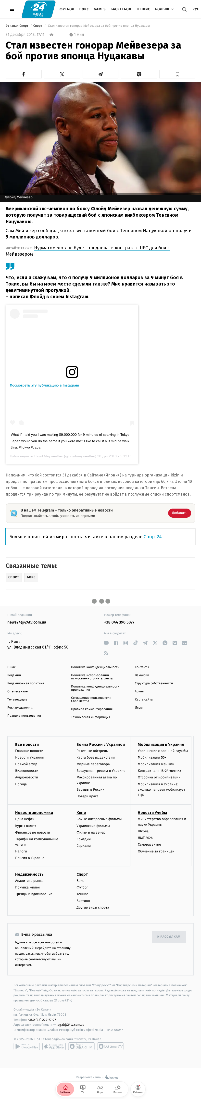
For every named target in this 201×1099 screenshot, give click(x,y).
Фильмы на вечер (90, 832)
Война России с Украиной (100, 744)
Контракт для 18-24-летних (159, 771)
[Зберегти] (177, 74)
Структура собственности (154, 683)
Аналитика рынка (29, 881)
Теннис (143, 9)
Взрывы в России (90, 789)
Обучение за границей (156, 851)
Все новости (27, 744)
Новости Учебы (152, 812)
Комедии (83, 839)
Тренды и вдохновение (33, 894)
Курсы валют (25, 826)
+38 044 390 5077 (119, 622)
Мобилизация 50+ (152, 757)
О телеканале (17, 691)
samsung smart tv (110, 1046)
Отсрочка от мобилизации (159, 777)
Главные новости (29, 751)
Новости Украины (29, 757)
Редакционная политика (25, 683)
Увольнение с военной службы (163, 751)
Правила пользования (24, 715)
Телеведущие (17, 699)
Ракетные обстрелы (92, 751)
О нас (11, 667)
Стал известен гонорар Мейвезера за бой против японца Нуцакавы (99, 25)
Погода (21, 784)
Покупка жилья (27, 887)
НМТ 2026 (145, 838)
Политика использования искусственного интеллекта (92, 677)
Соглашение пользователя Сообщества (91, 699)
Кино (81, 812)
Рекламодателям (20, 707)
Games (100, 9)
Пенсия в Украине (29, 858)
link (106, 643)
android (26, 1046)
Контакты (142, 667)
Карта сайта (144, 699)
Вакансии (142, 675)
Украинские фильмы (93, 826)
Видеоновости (26, 771)
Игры (139, 707)
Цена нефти (25, 819)
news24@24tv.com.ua (26, 622)
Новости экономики (34, 812)
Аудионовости (26, 777)
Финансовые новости (32, 832)
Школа (143, 831)
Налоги (21, 851)
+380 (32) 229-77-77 (41, 1020)
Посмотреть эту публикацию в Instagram (44, 385)
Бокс (84, 9)
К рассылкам (168, 937)
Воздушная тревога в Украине (100, 771)
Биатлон (83, 901)
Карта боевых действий (95, 757)
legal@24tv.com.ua (70, 1024)
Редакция (14, 675)
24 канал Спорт (17, 25)
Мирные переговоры (93, 764)
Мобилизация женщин (156, 764)
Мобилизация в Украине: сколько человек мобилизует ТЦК (161, 789)
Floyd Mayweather (48, 456)
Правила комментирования (92, 709)
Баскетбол (121, 9)
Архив (139, 691)
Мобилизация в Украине (161, 744)
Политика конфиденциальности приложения (95, 688)
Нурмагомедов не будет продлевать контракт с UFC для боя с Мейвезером (88, 251)
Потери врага (87, 796)
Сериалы (83, 846)
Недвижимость (29, 874)
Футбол (67, 9)
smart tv (81, 1046)
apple (54, 1046)
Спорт (38, 25)
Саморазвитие (149, 844)
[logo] (39, 9)
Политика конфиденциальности (95, 667)
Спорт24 (153, 536)
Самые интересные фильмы (99, 819)
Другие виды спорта (92, 907)
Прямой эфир (26, 764)
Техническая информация (90, 717)
